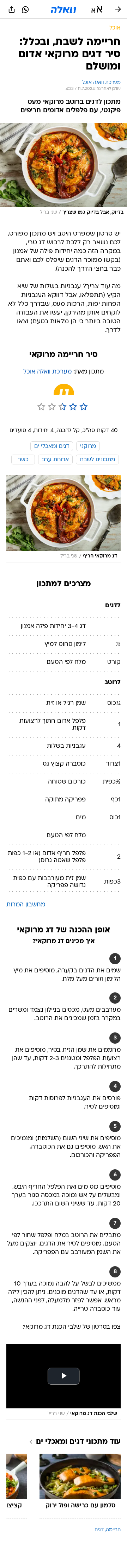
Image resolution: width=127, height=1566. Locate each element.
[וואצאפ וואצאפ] (25, 9)
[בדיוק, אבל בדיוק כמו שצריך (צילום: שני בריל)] (63, 171)
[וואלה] (63, 9)
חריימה (113, 1530)
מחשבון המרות (25, 905)
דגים (99, 1530)
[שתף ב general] (12, 9)
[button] (96, 9)
